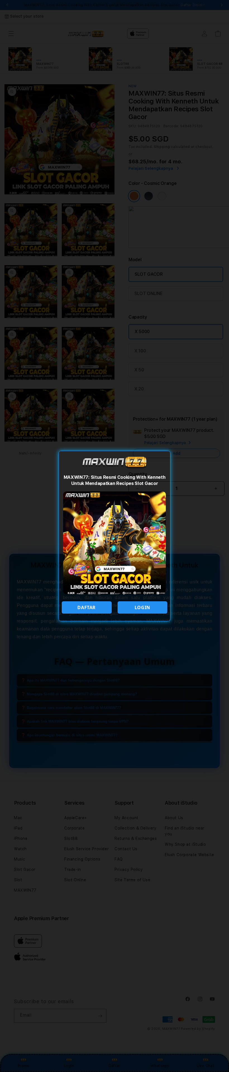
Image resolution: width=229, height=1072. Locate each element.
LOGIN (142, 607)
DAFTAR (86, 607)
